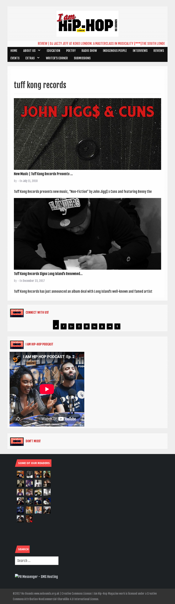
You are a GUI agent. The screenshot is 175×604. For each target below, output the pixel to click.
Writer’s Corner (57, 58)
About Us (29, 51)
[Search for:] (36, 560)
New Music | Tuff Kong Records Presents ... (43, 174)
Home (13, 51)
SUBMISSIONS (82, 58)
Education (53, 51)
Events (14, 58)
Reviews (158, 51)
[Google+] (71, 326)
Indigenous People (115, 51)
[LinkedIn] (94, 326)
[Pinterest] (87, 326)
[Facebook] (64, 326)
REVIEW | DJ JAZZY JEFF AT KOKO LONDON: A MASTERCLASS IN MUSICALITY (77, 43)
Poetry (71, 51)
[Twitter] (56, 326)
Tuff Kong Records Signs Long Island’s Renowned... (48, 274)
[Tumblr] (117, 326)
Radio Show (89, 51)
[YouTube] (102, 326)
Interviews (140, 51)
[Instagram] (79, 326)
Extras (30, 58)
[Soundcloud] (110, 326)
